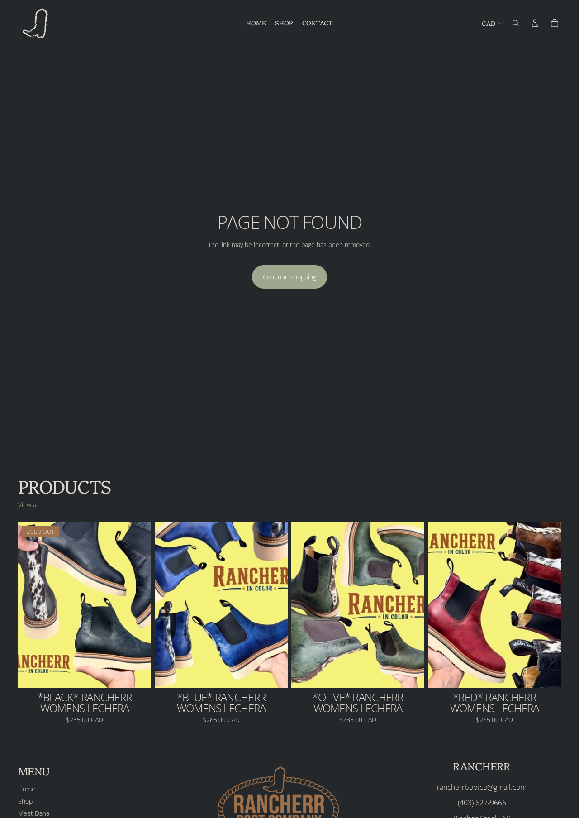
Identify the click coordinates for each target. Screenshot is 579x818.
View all (28, 504)
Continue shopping (289, 276)
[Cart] (555, 23)
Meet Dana (33, 813)
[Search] (516, 23)
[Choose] (274, 674)
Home (26, 789)
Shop (25, 801)
